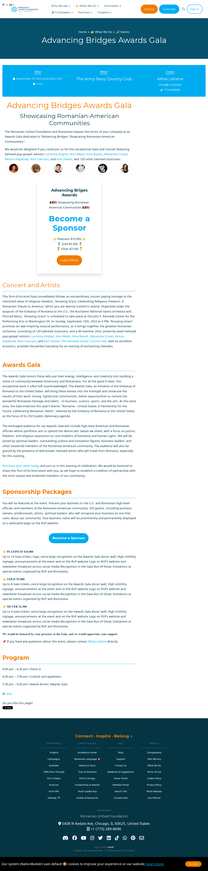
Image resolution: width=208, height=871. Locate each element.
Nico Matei (77, 154)
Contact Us (121, 765)
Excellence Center (87, 752)
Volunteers (111, 5)
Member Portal (121, 784)
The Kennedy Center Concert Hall (84, 341)
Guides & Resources (87, 797)
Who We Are (59, 5)
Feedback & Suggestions (120, 771)
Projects (54, 752)
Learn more (155, 864)
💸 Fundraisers (61, 12)
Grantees (54, 765)
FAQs (121, 752)
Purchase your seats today (20, 466)
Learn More (69, 260)
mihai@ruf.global (170, 84)
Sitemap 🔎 (54, 797)
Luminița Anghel (56, 154)
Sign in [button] (194, 9)
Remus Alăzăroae (17, 159)
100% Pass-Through (54, 771)
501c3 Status (54, 778)
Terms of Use (154, 771)
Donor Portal (121, 778)
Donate (149, 9)
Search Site (121, 791)
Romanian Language (87, 758)
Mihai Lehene (97, 641)
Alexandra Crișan (115, 154)
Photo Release (154, 791)
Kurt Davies (64, 159)
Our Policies (154, 797)
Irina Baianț (94, 154)
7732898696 (172, 89)
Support (120, 758)
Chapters (104, 12)
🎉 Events (123, 32)
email (111, 847)
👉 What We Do (86, 5)
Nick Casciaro (39, 159)
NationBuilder (95, 850)
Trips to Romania (87, 771)
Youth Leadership (87, 791)
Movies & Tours (87, 765)
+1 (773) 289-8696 (104, 828)
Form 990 (54, 791)
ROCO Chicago (87, 778)
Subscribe (169, 9)
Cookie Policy (154, 778)
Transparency (154, 752)
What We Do (154, 765)
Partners (84, 12)
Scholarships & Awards (87, 784)
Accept (193, 863)
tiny (9, 694)
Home (82, 32)
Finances (54, 784)
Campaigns (54, 758)
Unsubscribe (121, 797)
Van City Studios (126, 850)
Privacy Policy (154, 784)
